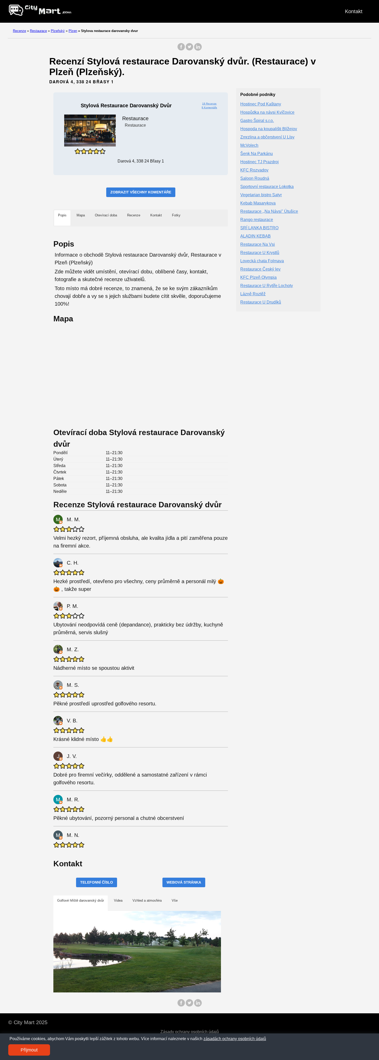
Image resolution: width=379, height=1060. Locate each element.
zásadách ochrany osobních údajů (234, 1039)
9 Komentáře (209, 107)
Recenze (19, 31)
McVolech (249, 145)
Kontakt (353, 11)
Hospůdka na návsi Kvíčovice (267, 112)
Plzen (73, 31)
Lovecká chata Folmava (262, 261)
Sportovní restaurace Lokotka (267, 187)
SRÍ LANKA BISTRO (259, 228)
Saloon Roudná (254, 178)
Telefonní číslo (96, 882)
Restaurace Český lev (260, 269)
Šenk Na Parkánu (256, 154)
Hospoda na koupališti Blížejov (268, 129)
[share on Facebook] (181, 49)
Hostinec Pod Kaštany (260, 104)
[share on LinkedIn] (198, 49)
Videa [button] (118, 900)
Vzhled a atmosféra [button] (147, 900)
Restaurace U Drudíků (260, 302)
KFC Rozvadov (254, 170)
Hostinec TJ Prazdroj (259, 162)
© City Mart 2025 (27, 1022)
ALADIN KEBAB (255, 236)
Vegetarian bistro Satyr (261, 195)
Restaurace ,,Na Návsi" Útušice (269, 211)
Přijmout (29, 1050)
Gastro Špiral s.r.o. (257, 121)
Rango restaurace (256, 220)
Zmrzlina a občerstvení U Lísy (267, 137)
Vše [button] (175, 900)
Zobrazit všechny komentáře (140, 192)
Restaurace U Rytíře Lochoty (266, 286)
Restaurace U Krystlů (259, 253)
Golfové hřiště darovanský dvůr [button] (80, 900)
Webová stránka (184, 882)
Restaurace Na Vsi (257, 244)
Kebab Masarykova (258, 203)
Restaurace (38, 31)
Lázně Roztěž (253, 294)
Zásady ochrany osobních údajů (189, 1032)
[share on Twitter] (189, 49)
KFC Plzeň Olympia (258, 277)
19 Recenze (209, 103)
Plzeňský (58, 31)
